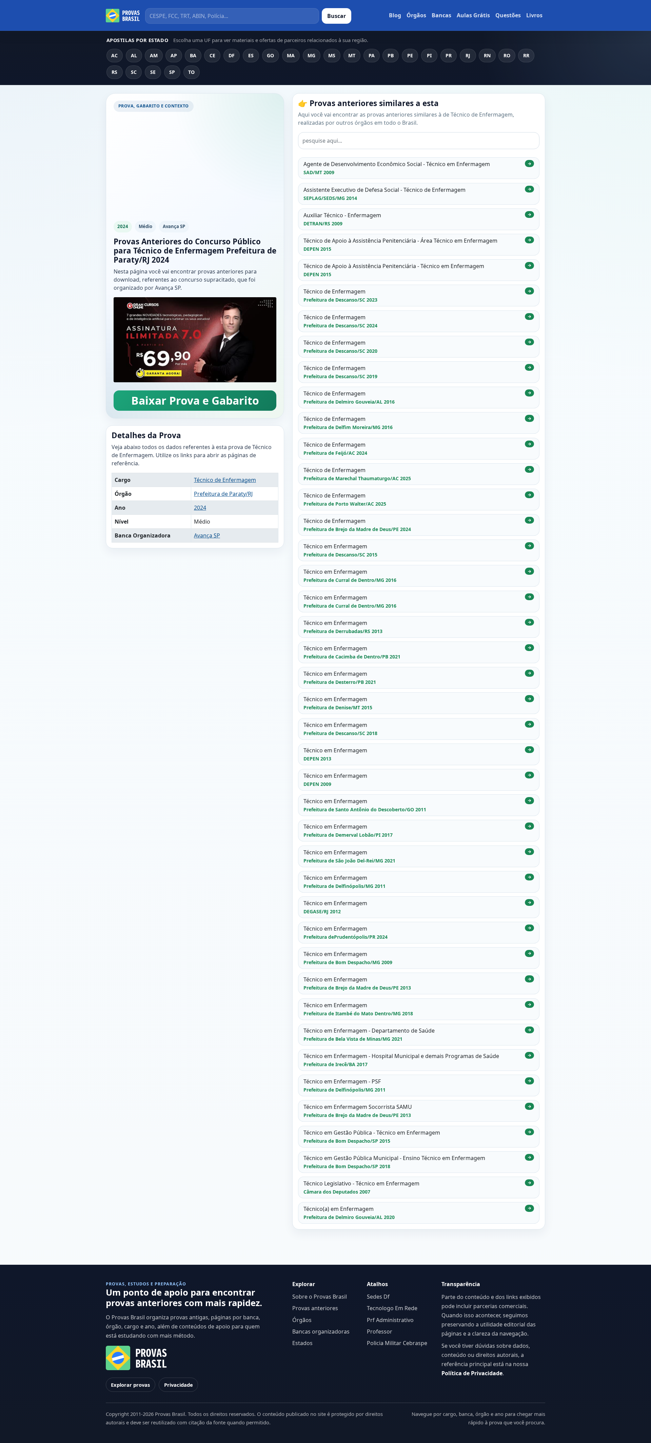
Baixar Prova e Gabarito (195, 400)
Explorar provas (130, 1384)
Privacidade (178, 1384)
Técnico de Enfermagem (225, 480)
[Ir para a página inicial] (123, 15)
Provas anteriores (315, 1308)
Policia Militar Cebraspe (397, 1343)
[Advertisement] (195, 168)
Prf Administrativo (390, 1320)
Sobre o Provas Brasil (319, 1296)
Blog (395, 15)
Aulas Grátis (473, 15)
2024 (200, 507)
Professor (379, 1331)
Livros (534, 15)
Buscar (336, 16)
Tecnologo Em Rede (392, 1308)
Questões (508, 15)
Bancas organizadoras (321, 1331)
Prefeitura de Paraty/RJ (223, 493)
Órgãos (416, 15)
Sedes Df (378, 1296)
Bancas (441, 15)
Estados (302, 1343)
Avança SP (207, 535)
